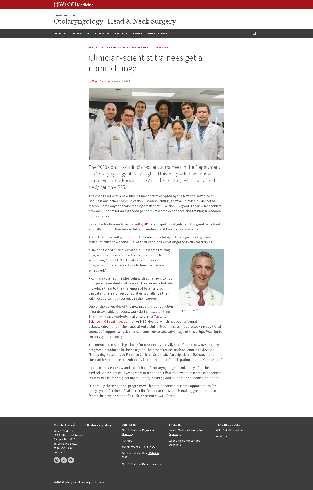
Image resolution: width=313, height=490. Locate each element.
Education (102, 33)
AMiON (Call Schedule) (230, 430)
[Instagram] (57, 460)
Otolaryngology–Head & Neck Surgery (115, 21)
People (137, 33)
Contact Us (60, 452)
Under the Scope (101, 81)
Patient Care (81, 33)
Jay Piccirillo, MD (136, 224)
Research (121, 33)
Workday (221, 436)
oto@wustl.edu (63, 448)
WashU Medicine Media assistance (142, 464)
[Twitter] (64, 460)
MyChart (127, 440)
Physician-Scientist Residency (129, 47)
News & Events (157, 33)
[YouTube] (71, 460)
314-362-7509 (149, 447)
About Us (61, 33)
